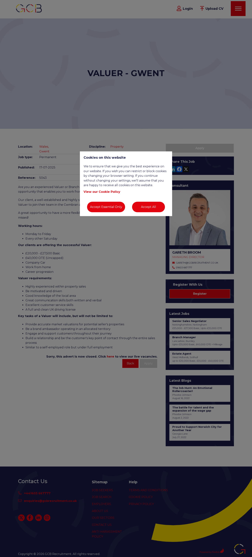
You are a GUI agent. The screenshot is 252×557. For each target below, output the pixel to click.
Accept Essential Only (106, 207)
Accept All (148, 207)
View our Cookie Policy (102, 192)
